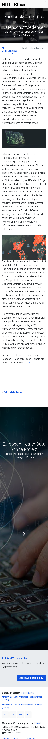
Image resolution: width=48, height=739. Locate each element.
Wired (28, 362)
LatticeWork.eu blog (15, 658)
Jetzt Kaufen (28, 693)
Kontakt (37, 723)
